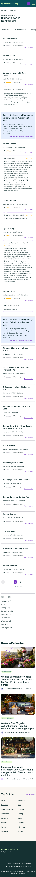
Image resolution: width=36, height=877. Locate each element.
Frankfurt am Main (7, 809)
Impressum (28, 866)
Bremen (4, 822)
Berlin (3, 800)
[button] (28, 3)
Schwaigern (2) (6, 628)
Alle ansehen (30, 794)
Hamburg (21, 800)
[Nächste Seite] (33, 582)
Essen (20, 818)
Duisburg (4, 831)
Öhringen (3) (5, 608)
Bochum (21, 831)
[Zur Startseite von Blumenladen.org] (9, 3)
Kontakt (9, 863)
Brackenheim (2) (7, 618)
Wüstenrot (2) (6, 621)
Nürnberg (21, 827)
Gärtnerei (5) (5, 30)
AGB (22, 866)
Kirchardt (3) (5, 604)
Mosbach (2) (5, 624)
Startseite (4, 10)
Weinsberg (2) (6, 614)
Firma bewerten (28, 47)
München (4, 805)
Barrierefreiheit (26, 863)
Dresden (21, 822)
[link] (18, 43)
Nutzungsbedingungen (13, 866)
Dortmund (4, 818)
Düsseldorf (5, 814)
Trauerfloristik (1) (20, 30)
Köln (19, 805)
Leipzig (20, 814)
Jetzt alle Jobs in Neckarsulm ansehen (21, 136)
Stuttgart (21, 809)
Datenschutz (16, 863)
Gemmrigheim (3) (7, 611)
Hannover (4, 827)
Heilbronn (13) (6, 601)
